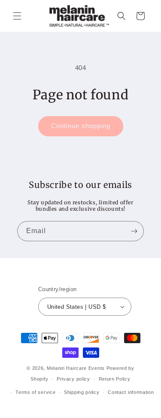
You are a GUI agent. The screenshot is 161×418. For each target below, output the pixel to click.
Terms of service (35, 392)
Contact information (131, 392)
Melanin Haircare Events (76, 368)
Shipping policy (82, 392)
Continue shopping (80, 125)
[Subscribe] (134, 231)
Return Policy (115, 378)
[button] (17, 15)
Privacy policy (73, 378)
